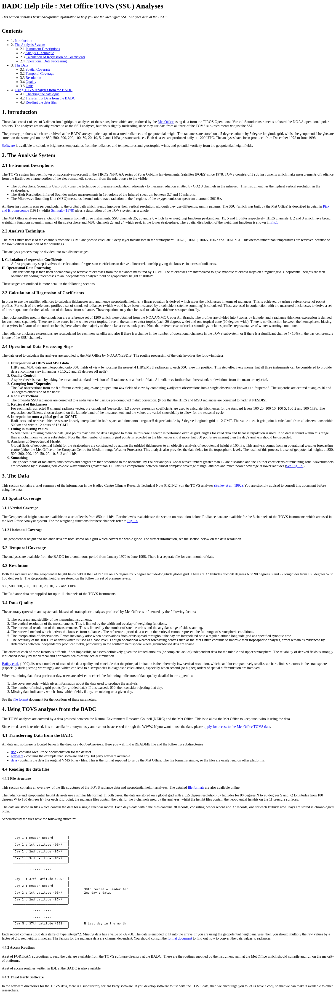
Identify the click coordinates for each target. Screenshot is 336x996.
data (14, 760)
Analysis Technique (39, 53)
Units (29, 86)
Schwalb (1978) (62, 210)
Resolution (33, 78)
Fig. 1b (132, 521)
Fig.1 (274, 222)
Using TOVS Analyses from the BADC (43, 90)
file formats (196, 787)
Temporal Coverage (40, 73)
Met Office (166, 122)
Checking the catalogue (42, 94)
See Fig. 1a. (294, 466)
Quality (31, 82)
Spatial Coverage (38, 69)
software (17, 756)
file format (20, 699)
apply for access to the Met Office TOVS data (237, 727)
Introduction (23, 41)
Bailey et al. (10, 664)
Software (8, 145)
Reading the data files (41, 102)
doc (13, 752)
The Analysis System (30, 45)
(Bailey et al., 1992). (229, 485)
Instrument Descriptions (43, 49)
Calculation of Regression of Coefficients (55, 57)
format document (180, 938)
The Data (21, 65)
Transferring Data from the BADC (50, 98)
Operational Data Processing (46, 61)
